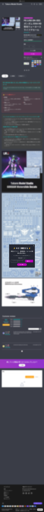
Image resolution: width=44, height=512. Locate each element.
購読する (28, 261)
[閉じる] (33, 245)
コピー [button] (24, 257)
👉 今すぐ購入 (21, 264)
